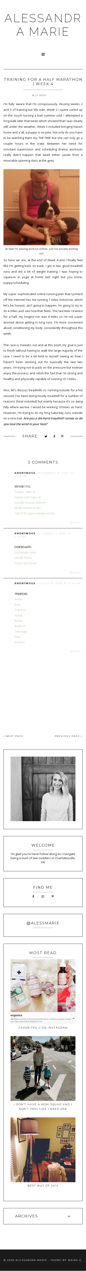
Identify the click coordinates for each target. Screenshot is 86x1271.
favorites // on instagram (43, 1027)
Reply (75, 522)
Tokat (18, 615)
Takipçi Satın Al (24, 492)
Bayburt (19, 626)
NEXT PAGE (14, 736)
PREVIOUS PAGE (68, 736)
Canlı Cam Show (25, 563)
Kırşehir (19, 642)
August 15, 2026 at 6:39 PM (59, 583)
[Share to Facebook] (54, 436)
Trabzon (20, 610)
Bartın (18, 621)
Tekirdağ (20, 631)
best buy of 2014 (43, 1185)
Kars (17, 605)
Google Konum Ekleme (30, 502)
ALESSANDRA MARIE (43, 24)
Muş (17, 637)
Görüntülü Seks (25, 552)
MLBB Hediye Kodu (27, 508)
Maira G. (75, 1260)
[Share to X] (46, 436)
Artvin (18, 599)
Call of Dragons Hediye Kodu (34, 513)
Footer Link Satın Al (27, 497)
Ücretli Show (23, 558)
